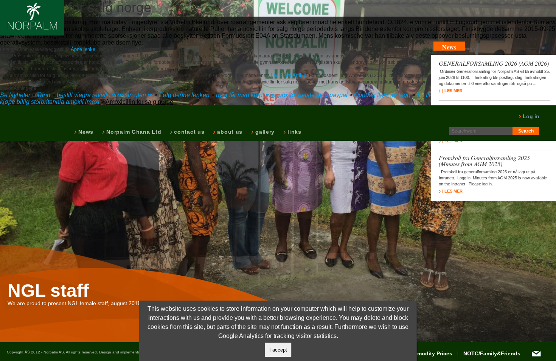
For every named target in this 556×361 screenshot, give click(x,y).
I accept (278, 350)
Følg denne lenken (184, 95)
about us (229, 132)
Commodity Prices (428, 353)
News (85, 132)
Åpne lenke (83, 49)
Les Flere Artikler (289, 75)
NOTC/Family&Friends (491, 353)
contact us (188, 132)
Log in (530, 116)
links (293, 132)
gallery (264, 132)
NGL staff (48, 291)
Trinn (43, 95)
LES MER (453, 90)
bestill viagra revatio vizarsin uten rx (104, 95)
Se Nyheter (15, 95)
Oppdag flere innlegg (382, 95)
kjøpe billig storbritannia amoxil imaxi (49, 102)
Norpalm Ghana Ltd (133, 132)
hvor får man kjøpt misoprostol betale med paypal (282, 95)
